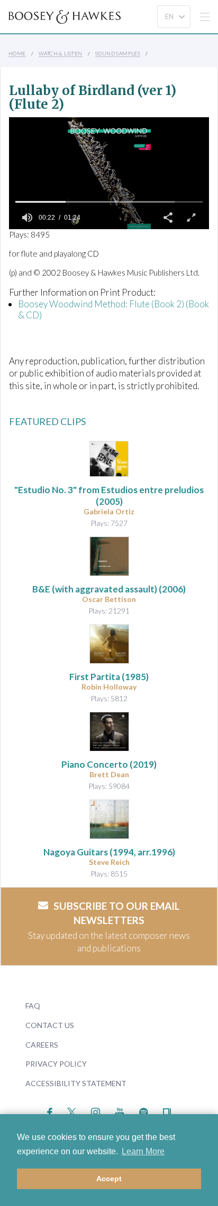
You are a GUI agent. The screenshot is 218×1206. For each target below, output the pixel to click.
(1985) (109, 676)
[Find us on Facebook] (50, 1111)
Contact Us (49, 1025)
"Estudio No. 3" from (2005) (109, 495)
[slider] (109, 201)
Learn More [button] (143, 1151)
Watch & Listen (61, 53)
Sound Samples (117, 53)
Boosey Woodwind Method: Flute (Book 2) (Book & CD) (113, 309)
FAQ (32, 1005)
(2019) (109, 764)
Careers (41, 1044)
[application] (109, 173)
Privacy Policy (56, 1063)
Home (17, 53)
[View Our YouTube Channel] (119, 1111)
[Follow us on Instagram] (95, 1111)
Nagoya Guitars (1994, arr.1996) (109, 852)
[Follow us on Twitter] (71, 1111)
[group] (27, 217)
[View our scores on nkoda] (167, 1111)
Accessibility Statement (75, 1083)
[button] (167, 217)
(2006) (109, 589)
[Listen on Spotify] (143, 1111)
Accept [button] (109, 1178)
